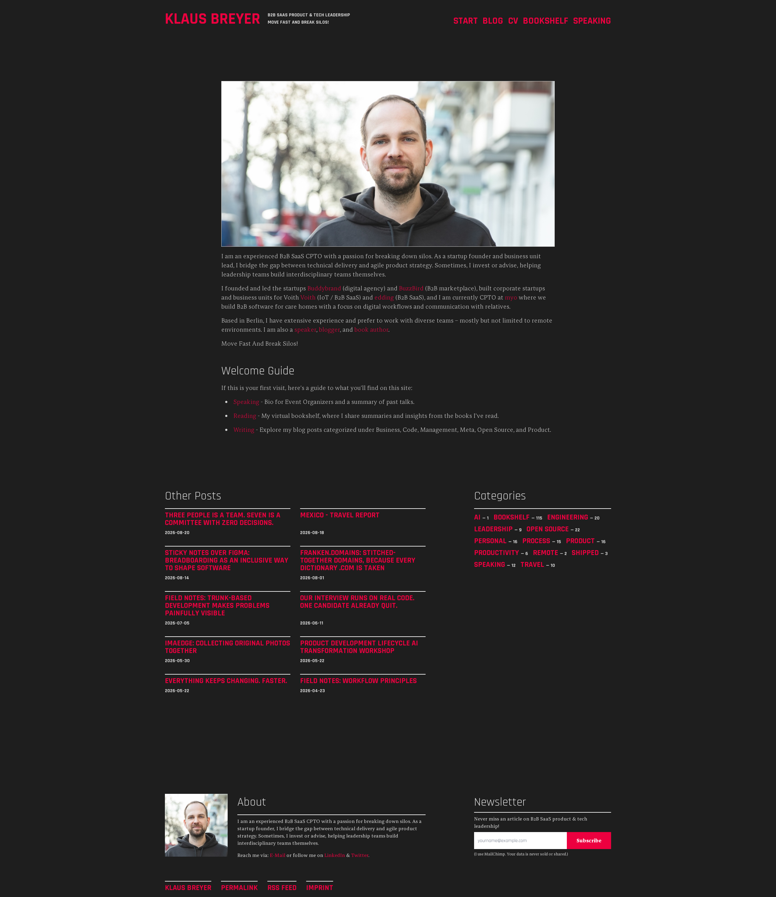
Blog (493, 20)
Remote (546, 552)
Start (465, 20)
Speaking (592, 20)
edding (384, 297)
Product (581, 541)
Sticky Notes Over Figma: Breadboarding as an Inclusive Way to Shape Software (226, 560)
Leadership (494, 529)
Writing (243, 429)
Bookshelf (545, 20)
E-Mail (277, 855)
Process (537, 541)
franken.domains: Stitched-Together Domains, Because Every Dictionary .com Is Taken (357, 560)
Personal (491, 541)
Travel (533, 564)
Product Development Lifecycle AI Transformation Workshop (359, 647)
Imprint (319, 887)
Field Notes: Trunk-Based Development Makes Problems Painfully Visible (217, 605)
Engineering (568, 517)
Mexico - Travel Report (340, 515)
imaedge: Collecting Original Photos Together (227, 647)
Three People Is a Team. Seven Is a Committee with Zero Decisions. (222, 518)
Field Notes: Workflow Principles (358, 681)
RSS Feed (281, 887)
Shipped (586, 552)
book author (371, 329)
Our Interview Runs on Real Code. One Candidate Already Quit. (357, 602)
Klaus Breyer (212, 19)
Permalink (239, 887)
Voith (308, 297)
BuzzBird (411, 288)
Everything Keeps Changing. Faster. (226, 681)
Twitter (359, 855)
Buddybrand (324, 288)
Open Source (548, 529)
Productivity (497, 552)
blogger (329, 329)
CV (513, 20)
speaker (305, 329)
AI (478, 517)
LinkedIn (334, 855)
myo (511, 297)
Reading (244, 415)
